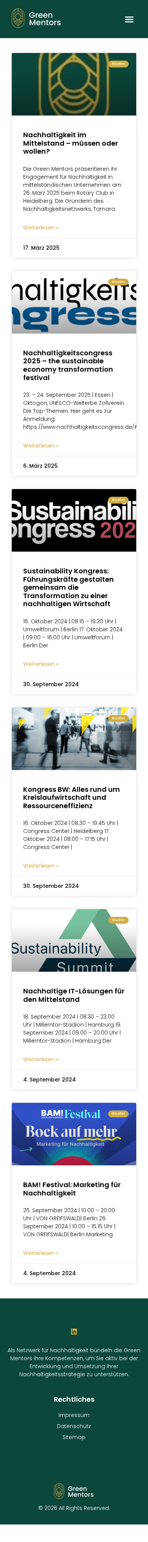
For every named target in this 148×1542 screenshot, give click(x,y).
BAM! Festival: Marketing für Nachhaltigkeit (72, 1189)
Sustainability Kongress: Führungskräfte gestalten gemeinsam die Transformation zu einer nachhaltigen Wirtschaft (68, 587)
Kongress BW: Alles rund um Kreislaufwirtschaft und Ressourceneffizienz (71, 797)
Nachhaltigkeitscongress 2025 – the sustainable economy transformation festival (68, 365)
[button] (129, 19)
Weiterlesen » (40, 227)
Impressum (74, 1415)
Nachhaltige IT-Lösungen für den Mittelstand (73, 995)
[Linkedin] (74, 1331)
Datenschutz (74, 1426)
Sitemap (74, 1437)
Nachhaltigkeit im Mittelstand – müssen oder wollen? (70, 143)
